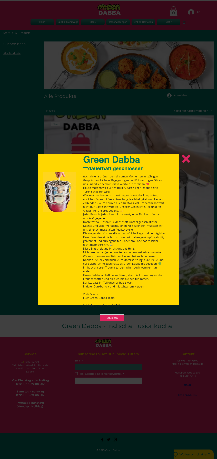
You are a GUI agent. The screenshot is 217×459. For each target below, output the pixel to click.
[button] (186, 159)
